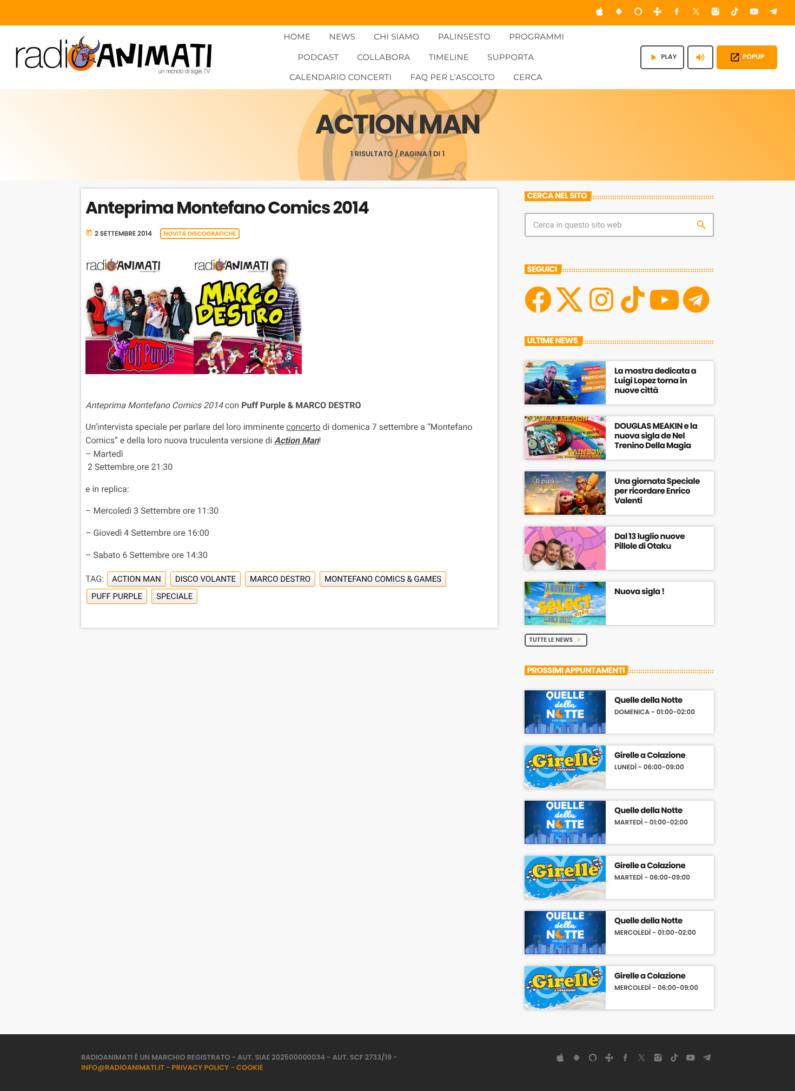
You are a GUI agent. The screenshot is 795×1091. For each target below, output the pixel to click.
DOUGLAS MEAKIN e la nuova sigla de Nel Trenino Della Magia (655, 436)
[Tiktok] (632, 299)
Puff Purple (116, 596)
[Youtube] (664, 299)
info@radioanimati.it (122, 1067)
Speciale (174, 596)
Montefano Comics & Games (382, 579)
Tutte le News (556, 639)
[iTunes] (599, 12)
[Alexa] (638, 12)
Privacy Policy (200, 1067)
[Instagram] (715, 12)
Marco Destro (280, 579)
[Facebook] (677, 12)
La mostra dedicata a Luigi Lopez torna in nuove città (655, 380)
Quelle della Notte (648, 701)
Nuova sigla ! (639, 591)
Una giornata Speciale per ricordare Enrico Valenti (657, 491)
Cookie (249, 1067)
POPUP (747, 57)
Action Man (136, 579)
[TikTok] (735, 12)
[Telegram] (773, 12)
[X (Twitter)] (696, 12)
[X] (569, 299)
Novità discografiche (200, 233)
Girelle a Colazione (649, 756)
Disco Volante (205, 579)
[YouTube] (754, 12)
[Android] (618, 12)
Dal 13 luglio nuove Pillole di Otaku (649, 541)
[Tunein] (657, 12)
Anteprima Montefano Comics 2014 (227, 207)
